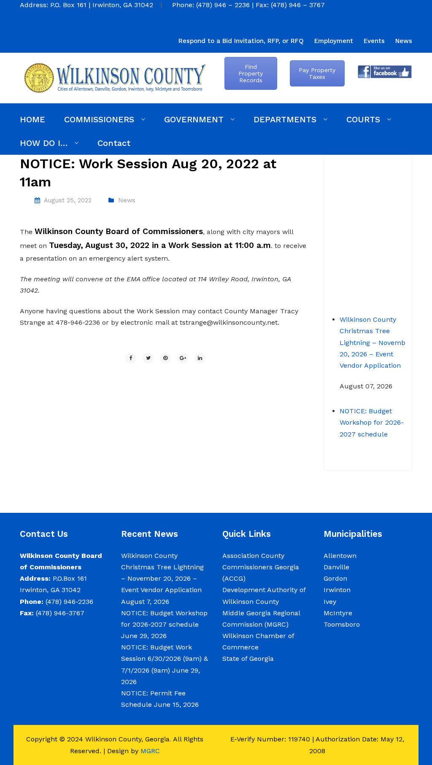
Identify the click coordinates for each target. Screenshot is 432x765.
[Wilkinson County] (115, 77)
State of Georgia (248, 659)
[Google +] (182, 358)
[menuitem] (241, 41)
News (126, 200)
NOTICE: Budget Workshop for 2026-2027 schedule (372, 415)
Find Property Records (250, 73)
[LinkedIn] (199, 358)
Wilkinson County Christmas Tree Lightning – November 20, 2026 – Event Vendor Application (376, 336)
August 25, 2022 (68, 200)
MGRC (150, 751)
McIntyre (338, 613)
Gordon (335, 578)
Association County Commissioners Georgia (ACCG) (260, 567)
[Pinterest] (165, 358)
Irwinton (337, 590)
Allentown (340, 556)
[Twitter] (148, 358)
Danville (336, 567)
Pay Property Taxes (317, 73)
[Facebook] (130, 358)
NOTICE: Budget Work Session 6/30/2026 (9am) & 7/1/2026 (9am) (164, 658)
